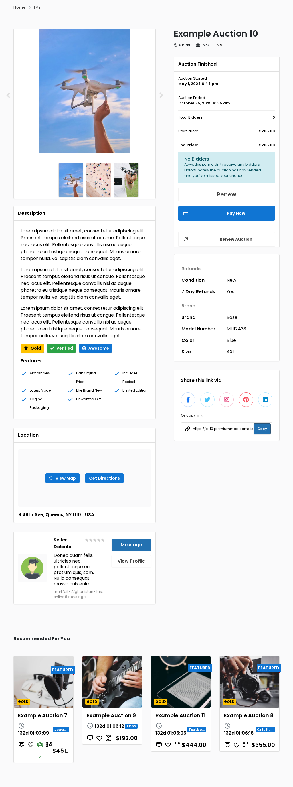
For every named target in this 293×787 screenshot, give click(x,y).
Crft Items (267, 729)
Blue (231, 340)
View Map (65, 478)
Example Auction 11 (180, 715)
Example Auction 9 (111, 715)
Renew (226, 194)
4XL (231, 351)
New (231, 280)
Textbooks (198, 729)
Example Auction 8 (249, 715)
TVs (37, 7)
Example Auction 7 (42, 715)
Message (131, 544)
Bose (232, 317)
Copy (262, 428)
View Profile (131, 561)
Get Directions (104, 478)
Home (19, 7)
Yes (230, 291)
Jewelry (61, 729)
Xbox (131, 726)
